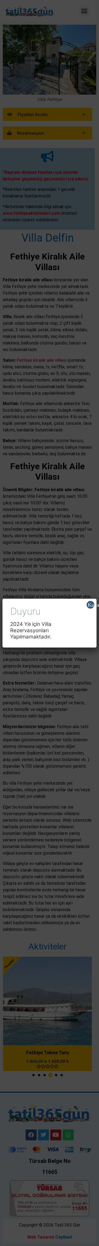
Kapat (91, 605)
